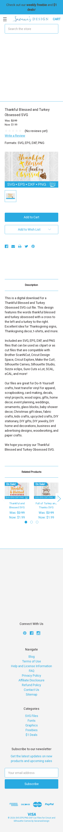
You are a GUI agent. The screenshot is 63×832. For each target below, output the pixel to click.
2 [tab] (31, 522)
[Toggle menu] (5, 19)
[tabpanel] (17, 501)
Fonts (32, 720)
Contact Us (31, 690)
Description (31, 285)
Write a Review (15, 135)
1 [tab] (26, 522)
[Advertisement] (31, 69)
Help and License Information (31, 666)
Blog (32, 656)
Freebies (32, 730)
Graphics (31, 725)
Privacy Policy (31, 675)
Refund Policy (31, 685)
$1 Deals (31, 735)
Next (58, 498)
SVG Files (31, 716)
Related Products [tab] (31, 471)
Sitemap (31, 694)
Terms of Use (31, 661)
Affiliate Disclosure (31, 680)
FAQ (31, 671)
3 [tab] (37, 522)
